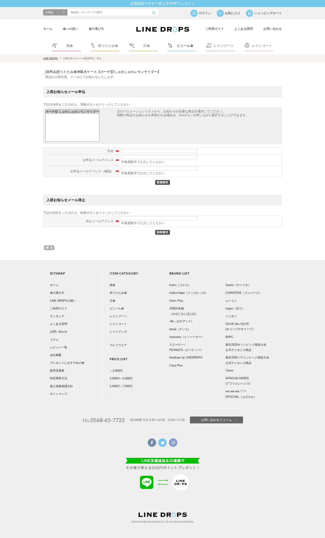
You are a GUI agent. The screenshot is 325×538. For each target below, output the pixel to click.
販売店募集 (57, 370)
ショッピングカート (268, 13)
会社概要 (55, 355)
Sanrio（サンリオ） (238, 285)
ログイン (205, 13)
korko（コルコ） (180, 285)
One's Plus (176, 300)
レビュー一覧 (58, 347)
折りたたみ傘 (118, 292)
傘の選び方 (96, 28)
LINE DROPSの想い (63, 300)
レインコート (118, 324)
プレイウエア (118, 345)
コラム (54, 339)
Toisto (229, 370)
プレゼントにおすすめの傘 (67, 362)
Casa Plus (176, 365)
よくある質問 (243, 28)
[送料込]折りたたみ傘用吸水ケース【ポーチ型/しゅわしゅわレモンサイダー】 (103, 72)
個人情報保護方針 (61, 386)
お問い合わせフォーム (216, 420)
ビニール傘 (117, 308)
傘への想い (70, 28)
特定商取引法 (58, 378)
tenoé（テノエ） (180, 329)
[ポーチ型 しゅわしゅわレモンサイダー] (72, 112)
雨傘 (112, 285)
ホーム (47, 28)
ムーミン (231, 300)
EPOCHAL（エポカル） (241, 396)
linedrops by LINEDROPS (185, 357)
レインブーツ (118, 316)
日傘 (112, 300)
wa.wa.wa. (233, 391)
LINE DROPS (50, 58)
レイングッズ (118, 331)
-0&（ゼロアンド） (181, 321)
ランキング (57, 316)
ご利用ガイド (214, 28)
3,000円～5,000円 (121, 378)
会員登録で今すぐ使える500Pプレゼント (162, 3)
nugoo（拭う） (235, 308)
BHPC (229, 337)
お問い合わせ (272, 28)
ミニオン (231, 316)
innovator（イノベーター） (186, 337)
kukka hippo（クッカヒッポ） (188, 292)
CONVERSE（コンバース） (244, 292)
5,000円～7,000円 (121, 386)
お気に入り (232, 13)
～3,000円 (116, 370)
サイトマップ (58, 394)
